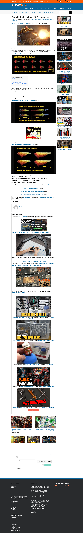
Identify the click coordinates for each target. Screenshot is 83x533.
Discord (60, 1)
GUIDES (31, 8)
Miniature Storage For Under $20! (64, 115)
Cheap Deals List (24, 12)
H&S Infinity (22, 407)
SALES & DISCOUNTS (55, 8)
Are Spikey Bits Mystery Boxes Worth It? (16, 515)
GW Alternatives (42, 1)
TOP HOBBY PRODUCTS (39, 8)
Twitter (65, 1)
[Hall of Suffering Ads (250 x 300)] (64, 39)
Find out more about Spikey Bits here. (38, 508)
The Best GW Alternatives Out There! (64, 126)
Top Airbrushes (30, 12)
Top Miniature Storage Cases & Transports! (46, 340)
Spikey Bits (13, 23)
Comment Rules (13, 502)
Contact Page (13, 520)
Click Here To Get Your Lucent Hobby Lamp (33, 261)
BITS (31, 19)
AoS (30, 1)
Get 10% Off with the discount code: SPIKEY (45, 263)
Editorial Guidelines (13, 509)
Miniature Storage (47, 12)
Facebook (63, 1)
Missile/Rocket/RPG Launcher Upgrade (23, 101)
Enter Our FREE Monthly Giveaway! (64, 105)
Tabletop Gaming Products (43, 19)
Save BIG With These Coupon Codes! (64, 83)
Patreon (55, 1)
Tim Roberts (15, 19)
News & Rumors (15, 1)
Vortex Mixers (54, 12)
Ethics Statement (13, 507)
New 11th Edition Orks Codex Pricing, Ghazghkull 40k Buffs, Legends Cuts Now (16, 445)
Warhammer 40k (26, 1)
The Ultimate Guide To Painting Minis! (64, 60)
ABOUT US (27, 8)
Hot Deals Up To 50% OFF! (64, 94)
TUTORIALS (62, 8)
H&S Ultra (31, 407)
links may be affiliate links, (22, 216)
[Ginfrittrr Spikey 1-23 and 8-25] (33, 127)
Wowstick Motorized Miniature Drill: (20, 317)
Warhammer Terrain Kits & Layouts (64, 149)
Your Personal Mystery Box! (38, 289)
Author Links (12, 513)
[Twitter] (62, 486)
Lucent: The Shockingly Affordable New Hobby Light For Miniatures (31, 232)
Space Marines (34, 19)
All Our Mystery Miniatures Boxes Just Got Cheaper (26, 265)
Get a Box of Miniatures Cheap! (64, 37)
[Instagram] (65, 486)
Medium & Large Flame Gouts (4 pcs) (22, 144)
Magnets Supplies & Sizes (38, 12)
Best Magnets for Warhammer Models (47, 386)
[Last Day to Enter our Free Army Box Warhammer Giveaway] (49, 436)
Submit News (13, 521)
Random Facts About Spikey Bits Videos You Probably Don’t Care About (45, 430)
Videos (47, 1)
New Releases (35, 1)
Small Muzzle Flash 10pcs (19, 54)
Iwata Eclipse (15, 407)
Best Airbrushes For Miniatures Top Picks (46, 407)
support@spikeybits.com (15, 530)
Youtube (71, 1)
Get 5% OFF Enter (23, 386)
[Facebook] (59, 486)
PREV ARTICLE (14, 427)
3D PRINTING (47, 8)
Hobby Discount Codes (15, 12)
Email (57, 1)
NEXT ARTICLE (53, 427)
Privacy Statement (13, 503)
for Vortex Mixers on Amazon (35, 364)
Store (20, 1)
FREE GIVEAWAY (69, 8)
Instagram (68, 1)
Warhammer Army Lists (14, 488)
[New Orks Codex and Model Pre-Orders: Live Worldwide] (33, 436)
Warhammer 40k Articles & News (22, 23)
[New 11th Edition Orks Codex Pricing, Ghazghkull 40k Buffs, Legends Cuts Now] (18, 436)
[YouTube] (68, 486)
